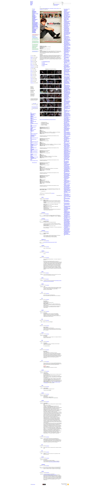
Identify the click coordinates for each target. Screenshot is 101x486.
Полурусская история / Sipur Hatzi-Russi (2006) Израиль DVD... (67, 209)
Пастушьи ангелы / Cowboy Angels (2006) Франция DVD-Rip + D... (67, 204)
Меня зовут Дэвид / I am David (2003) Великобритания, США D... (67, 192)
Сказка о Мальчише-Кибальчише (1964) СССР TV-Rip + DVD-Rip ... (67, 83)
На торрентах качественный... (32, 136)
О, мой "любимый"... (33, 113)
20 (34, 107)
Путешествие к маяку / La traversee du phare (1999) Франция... (67, 94)
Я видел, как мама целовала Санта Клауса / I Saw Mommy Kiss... (67, 167)
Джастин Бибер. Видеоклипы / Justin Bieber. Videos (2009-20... (66, 159)
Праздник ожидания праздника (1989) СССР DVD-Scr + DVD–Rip (67, 133)
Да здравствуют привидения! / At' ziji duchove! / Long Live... (67, 228)
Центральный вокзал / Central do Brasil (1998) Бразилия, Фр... (67, 24)
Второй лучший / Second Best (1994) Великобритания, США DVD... (67, 54)
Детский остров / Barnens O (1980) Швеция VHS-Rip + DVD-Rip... (66, 19)
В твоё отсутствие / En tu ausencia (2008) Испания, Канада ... (67, 65)
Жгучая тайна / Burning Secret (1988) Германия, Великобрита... (67, 90)
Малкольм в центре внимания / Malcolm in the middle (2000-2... (67, 128)
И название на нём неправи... (33, 127)
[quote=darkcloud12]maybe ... (34, 144)
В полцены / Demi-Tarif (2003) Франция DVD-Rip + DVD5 (67, 217)
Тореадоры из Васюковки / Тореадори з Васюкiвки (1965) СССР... (67, 111)
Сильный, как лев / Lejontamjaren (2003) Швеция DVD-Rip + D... (67, 88)
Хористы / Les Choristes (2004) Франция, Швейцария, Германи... (67, 153)
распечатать (52, 193)
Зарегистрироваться (56, 4)
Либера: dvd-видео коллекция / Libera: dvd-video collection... (67, 15)
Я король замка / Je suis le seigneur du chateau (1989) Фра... (67, 126)
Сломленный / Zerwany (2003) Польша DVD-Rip (67, 108)
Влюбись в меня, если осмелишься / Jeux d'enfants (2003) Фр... (67, 155)
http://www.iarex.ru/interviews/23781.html (54, 461)
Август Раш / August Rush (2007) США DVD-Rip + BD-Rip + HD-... (67, 141)
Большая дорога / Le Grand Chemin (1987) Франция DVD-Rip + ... (67, 113)
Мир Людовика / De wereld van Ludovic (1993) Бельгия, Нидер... (67, 37)
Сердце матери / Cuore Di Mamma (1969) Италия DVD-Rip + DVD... (67, 52)
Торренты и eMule (56, 8)
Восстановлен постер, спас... (34, 137)
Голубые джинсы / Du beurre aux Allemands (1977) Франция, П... (67, 77)
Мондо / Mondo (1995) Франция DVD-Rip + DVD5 (67, 67)
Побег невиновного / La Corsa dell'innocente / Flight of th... (67, 139)
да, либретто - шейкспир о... (34, 142)
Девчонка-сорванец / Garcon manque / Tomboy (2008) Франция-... (67, 169)
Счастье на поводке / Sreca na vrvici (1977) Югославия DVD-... (67, 230)
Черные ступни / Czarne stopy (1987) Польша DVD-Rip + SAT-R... (67, 69)
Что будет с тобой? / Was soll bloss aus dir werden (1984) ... (67, 135)
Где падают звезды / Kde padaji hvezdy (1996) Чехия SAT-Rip (67, 41)
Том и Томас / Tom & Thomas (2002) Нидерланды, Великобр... (67, 10)
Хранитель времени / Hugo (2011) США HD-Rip (67, 199)
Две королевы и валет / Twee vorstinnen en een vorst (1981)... (67, 79)
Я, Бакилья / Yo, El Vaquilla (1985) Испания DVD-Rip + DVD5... (67, 181)
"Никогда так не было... (33, 125)
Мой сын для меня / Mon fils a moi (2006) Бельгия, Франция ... (67, 124)
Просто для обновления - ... (34, 151)
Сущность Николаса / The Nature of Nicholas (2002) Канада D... (67, 165)
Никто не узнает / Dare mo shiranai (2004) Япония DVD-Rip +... (67, 144)
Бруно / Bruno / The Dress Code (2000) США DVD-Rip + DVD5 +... (67, 187)
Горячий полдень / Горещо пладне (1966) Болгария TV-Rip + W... (67, 86)
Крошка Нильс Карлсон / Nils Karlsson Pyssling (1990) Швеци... (67, 207)
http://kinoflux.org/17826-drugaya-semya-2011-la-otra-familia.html (52, 281)
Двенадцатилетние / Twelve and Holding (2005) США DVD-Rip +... (67, 74)
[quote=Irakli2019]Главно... (32, 115)
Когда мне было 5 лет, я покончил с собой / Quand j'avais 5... (67, 148)
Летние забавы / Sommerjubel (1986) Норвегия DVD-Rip (66, 28)
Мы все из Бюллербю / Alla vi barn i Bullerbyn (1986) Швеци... (67, 215)
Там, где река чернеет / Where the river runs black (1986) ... (67, 122)
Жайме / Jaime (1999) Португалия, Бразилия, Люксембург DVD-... (67, 224)
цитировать (47, 198)
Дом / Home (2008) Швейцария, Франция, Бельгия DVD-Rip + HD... (67, 171)
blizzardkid (41, 9)
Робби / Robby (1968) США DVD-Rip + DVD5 (67, 35)
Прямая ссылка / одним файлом (49, 8)
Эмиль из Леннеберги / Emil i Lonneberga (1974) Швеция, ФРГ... (67, 106)
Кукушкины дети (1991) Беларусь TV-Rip (67, 81)
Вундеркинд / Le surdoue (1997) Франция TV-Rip (67, 183)
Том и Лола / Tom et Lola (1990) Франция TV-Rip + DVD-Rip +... (67, 60)
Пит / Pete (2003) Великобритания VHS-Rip (67, 234)
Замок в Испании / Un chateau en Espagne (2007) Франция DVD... (67, 43)
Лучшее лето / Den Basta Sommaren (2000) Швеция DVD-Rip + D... (67, 150)
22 (36, 107)
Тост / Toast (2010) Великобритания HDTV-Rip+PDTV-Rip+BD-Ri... (66, 162)
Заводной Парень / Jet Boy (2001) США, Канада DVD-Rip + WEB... (67, 57)
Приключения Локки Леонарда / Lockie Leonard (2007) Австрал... (67, 178)
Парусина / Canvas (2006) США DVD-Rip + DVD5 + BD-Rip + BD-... (67, 72)
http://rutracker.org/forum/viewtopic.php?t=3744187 (49, 474)
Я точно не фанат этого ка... (34, 160)
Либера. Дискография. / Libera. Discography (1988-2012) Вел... (67, 13)
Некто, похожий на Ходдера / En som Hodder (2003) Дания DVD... (67, 103)
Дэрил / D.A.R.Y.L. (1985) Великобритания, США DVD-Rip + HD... (67, 32)
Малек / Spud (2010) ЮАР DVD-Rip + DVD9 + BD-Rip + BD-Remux (67, 189)
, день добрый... (33, 129)
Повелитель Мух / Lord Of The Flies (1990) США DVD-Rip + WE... (67, 226)
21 (35, 107)
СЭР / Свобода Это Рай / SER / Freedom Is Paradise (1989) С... (67, 118)
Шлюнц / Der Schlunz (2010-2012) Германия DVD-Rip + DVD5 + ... (67, 185)
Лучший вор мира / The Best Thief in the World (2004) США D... (67, 232)
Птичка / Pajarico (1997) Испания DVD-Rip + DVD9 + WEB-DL (67, 120)
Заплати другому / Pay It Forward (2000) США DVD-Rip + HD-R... (67, 219)
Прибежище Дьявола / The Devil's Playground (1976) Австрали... (67, 213)
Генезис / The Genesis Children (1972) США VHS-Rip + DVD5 (67, 146)
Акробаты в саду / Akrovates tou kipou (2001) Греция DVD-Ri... (67, 96)
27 (34, 108)
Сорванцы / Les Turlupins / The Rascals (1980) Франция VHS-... (67, 39)
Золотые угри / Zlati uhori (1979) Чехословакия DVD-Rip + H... (67, 62)
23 (37, 107)
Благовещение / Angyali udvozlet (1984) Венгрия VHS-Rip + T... (67, 45)
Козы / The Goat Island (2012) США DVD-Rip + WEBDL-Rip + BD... (67, 17)
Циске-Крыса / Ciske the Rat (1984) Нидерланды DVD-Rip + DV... (67, 116)
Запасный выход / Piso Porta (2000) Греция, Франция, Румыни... (67, 174)
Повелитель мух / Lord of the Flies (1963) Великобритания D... (67, 26)
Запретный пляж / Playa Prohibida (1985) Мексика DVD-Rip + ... (67, 49)
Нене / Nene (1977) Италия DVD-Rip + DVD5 (66, 131)
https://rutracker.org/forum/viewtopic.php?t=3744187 (50, 242)
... (32, 131)
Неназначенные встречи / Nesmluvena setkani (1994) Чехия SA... (67, 22)
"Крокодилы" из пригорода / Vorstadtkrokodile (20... (67, 211)
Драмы (44, 8)
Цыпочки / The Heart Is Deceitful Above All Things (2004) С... (67, 137)
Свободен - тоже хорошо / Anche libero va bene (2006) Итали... (67, 194)
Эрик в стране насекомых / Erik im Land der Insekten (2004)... (66, 99)
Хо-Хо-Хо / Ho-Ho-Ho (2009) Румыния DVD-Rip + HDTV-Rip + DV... (67, 92)
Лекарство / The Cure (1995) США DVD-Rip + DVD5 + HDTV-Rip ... (67, 101)
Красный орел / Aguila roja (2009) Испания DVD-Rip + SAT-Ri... (67, 157)
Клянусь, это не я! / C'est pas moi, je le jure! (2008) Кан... (67, 197)
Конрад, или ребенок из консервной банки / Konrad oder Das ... (67, 176)
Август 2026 (34, 103)
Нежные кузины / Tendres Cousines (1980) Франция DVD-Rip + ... (67, 47)
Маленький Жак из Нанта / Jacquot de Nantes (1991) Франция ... (67, 201)
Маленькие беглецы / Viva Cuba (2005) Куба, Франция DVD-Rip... (67, 221)
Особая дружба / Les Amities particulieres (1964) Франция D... (66, 30)
